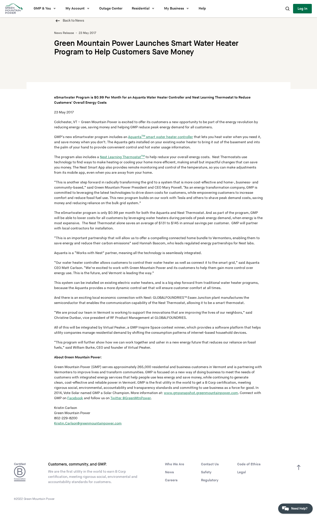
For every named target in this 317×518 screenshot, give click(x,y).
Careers (171, 480)
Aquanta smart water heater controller (160, 137)
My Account (75, 8)
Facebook (75, 398)
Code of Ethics (249, 464)
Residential (140, 8)
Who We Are (174, 464)
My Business (174, 8)
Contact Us (210, 464)
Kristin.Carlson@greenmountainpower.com (88, 423)
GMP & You (42, 8)
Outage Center (110, 8)
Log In (302, 9)
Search (287, 8)
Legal (241, 472)
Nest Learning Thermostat (122, 157)
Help (202, 8)
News (169, 472)
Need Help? (299, 509)
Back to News (73, 21)
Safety (206, 472)
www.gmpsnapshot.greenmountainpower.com (201, 393)
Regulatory (209, 480)
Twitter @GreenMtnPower (130, 398)
